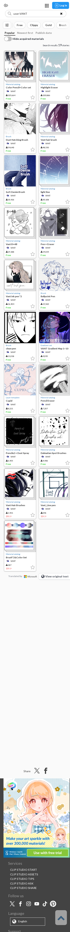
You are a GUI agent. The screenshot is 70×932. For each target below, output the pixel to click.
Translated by (15, 576)
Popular (10, 32)
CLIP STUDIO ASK (21, 883)
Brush (8, 136)
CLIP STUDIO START (23, 869)
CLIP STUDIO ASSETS (24, 874)
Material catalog (13, 84)
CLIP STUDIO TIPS (22, 878)
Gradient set (46, 345)
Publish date (44, 32)
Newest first (25, 32)
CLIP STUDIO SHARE (23, 887)
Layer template (12, 397)
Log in (63, 5)
